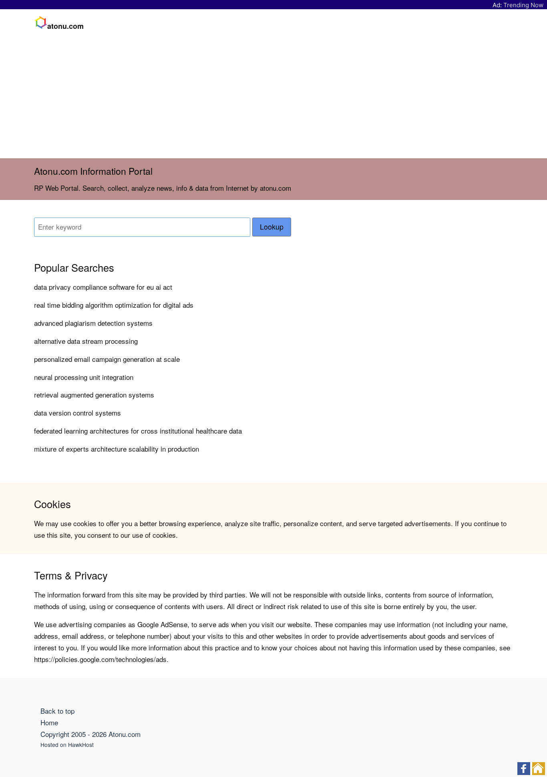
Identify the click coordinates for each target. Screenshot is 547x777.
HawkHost (81, 745)
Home (49, 722)
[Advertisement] (273, 98)
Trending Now (523, 5)
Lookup (272, 227)
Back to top (57, 711)
